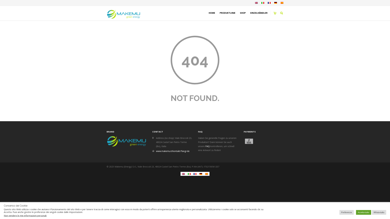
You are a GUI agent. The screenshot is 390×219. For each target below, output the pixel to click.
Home (212, 12)
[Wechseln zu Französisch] (269, 3)
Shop (243, 12)
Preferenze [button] (346, 212)
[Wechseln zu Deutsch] (201, 174)
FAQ (207, 146)
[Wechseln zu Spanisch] (282, 3)
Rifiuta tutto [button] (379, 212)
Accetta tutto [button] (363, 212)
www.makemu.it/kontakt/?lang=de (173, 151)
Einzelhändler (259, 12)
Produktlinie (227, 12)
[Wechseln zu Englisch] (256, 3)
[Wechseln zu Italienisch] (262, 3)
